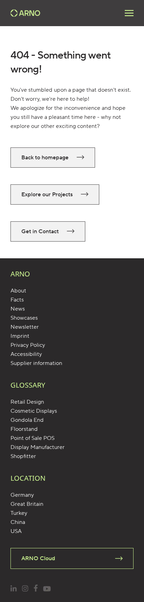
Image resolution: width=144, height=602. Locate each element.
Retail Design (27, 401)
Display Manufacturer (37, 447)
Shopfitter (23, 456)
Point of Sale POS (32, 438)
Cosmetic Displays (33, 410)
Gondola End (27, 420)
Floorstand (24, 429)
